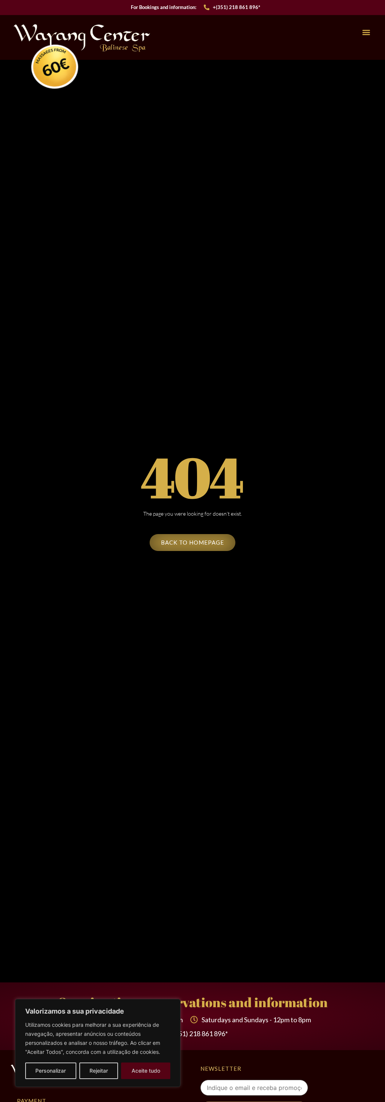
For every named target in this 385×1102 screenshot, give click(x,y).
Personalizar (50, 1070)
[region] (97, 1043)
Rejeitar (98, 1070)
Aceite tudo (146, 1070)
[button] (366, 32)
